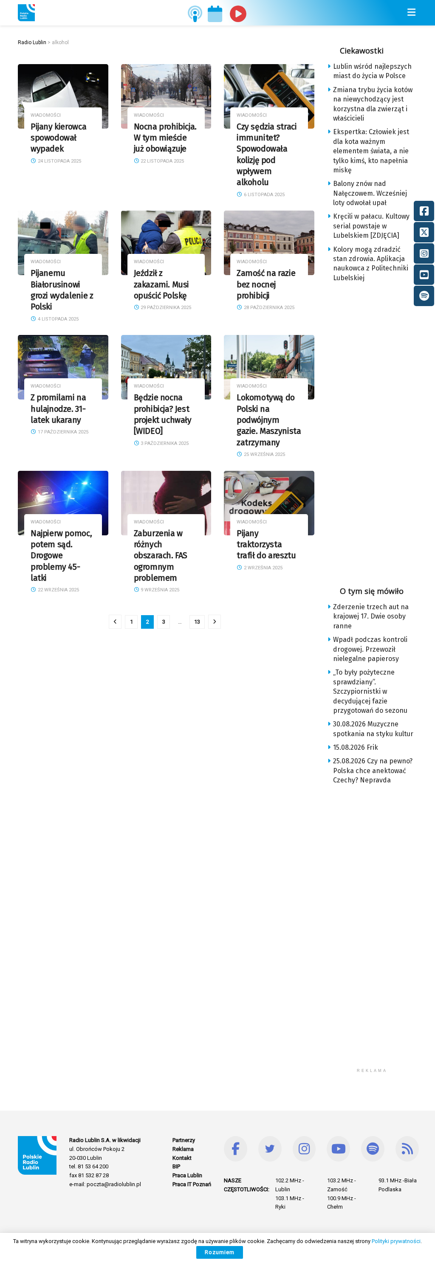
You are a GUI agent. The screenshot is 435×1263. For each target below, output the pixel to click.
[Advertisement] (381, 431)
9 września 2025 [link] (159, 590)
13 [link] (197, 622)
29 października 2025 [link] (165, 307)
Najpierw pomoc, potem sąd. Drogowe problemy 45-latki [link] (61, 556)
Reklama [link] (183, 1149)
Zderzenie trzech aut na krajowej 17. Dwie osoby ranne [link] (371, 616)
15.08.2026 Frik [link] (355, 747)
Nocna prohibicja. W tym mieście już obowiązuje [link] (165, 138)
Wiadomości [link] (46, 115)
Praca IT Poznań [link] (191, 1184)
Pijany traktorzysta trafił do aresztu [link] (266, 545)
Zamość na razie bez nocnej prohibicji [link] (266, 284)
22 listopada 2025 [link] (161, 161)
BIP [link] (176, 1166)
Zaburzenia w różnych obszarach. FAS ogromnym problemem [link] (161, 556)
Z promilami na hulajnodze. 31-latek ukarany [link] (58, 409)
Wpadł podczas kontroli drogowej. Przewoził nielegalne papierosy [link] (370, 649)
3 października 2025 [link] (164, 443)
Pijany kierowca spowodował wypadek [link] (58, 138)
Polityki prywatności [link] (396, 1241)
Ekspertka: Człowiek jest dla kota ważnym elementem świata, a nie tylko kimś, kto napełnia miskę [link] (371, 151)
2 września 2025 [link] (262, 568)
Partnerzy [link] (183, 1140)
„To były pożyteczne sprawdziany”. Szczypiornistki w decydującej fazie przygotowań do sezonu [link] (370, 691)
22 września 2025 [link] (58, 590)
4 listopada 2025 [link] (58, 319)
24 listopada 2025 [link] (59, 161)
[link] (26, 12)
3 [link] (163, 622)
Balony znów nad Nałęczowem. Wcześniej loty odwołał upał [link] (370, 193)
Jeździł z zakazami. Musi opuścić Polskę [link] (161, 284)
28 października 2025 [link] (268, 307)
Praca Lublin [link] (187, 1175)
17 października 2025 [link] (62, 432)
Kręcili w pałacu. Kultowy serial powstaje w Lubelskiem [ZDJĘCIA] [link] (371, 225)
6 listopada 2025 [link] (264, 194)
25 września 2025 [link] (264, 454)
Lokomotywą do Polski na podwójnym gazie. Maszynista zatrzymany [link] (269, 420)
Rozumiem (219, 1252)
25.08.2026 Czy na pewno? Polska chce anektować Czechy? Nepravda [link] (372, 770)
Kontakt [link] (182, 1158)
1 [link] (131, 622)
